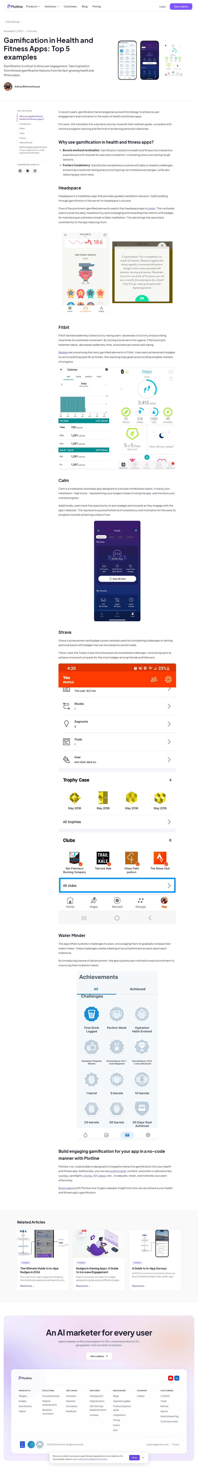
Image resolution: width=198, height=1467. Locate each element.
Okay (134, 1457)
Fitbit (22, 128)
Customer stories (169, 1421)
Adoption (71, 1401)
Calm (21, 133)
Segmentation (97, 1401)
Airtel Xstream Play (170, 1416)
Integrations (119, 1415)
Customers (70, 6)
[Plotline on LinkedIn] (176, 1378)
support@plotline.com (158, 1444)
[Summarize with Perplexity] (35, 171)
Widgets (23, 1396)
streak (151, 208)
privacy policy (100, 1459)
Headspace (25, 124)
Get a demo (181, 6)
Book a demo (66, 1188)
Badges (63, 352)
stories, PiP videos (95, 1175)
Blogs (116, 1396)
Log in (162, 6)
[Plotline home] (15, 6)
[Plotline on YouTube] (170, 1378)
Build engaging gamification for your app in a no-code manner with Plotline (33, 150)
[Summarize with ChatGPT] (20, 171)
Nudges (22, 1401)
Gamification (25, 1406)
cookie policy (82, 1459)
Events (116, 1425)
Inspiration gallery (122, 1401)
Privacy (175, 1444)
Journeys (94, 1415)
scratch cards (118, 1171)
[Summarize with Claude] (27, 171)
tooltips (63, 1175)
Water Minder (25, 142)
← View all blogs (12, 21)
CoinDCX (165, 1396)
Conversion (71, 1406)
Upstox (164, 1411)
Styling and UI (96, 1396)
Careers (141, 1396)
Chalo (164, 1401)
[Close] (143, 1458)
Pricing (97, 6)
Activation (71, 1396)
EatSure (164, 1406)
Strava (22, 138)
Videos (22, 1411)
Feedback (71, 1411)
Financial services (51, 1396)
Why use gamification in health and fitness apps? (31, 117)
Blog (85, 6)
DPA (115, 1430)
